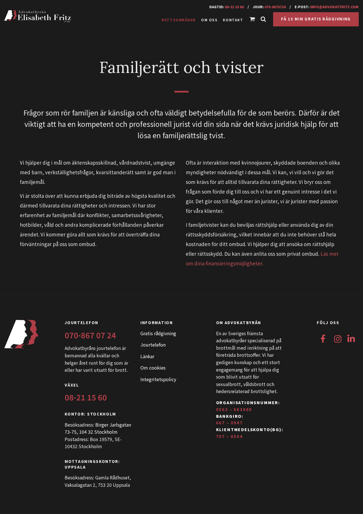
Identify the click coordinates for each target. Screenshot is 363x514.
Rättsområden (179, 19)
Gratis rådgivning (158, 333)
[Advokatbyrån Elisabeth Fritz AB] (50, 16)
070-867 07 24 (90, 335)
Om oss (209, 19)
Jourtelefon (153, 344)
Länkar (147, 356)
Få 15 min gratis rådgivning (316, 19)
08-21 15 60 (234, 6)
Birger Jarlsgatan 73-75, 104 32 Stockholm (98, 428)
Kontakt (233, 19)
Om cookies (153, 367)
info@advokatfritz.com (334, 6)
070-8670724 (275, 6)
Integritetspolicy (158, 379)
